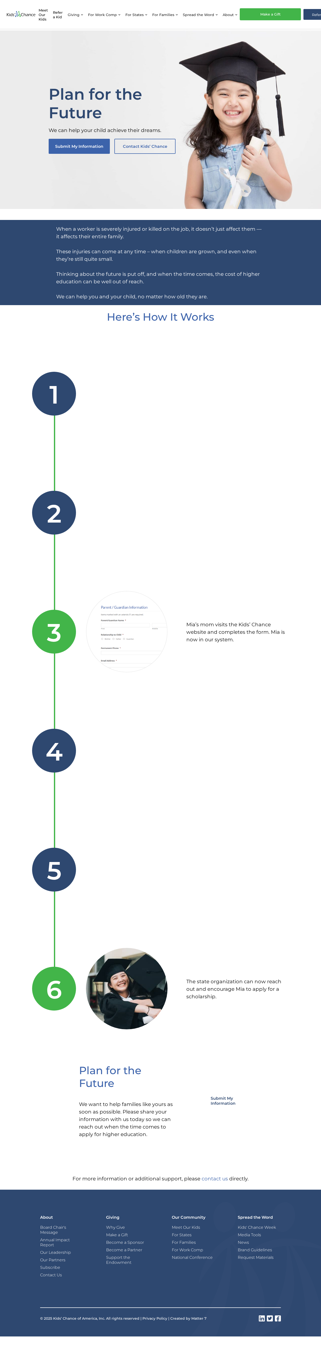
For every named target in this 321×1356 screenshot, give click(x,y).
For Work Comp (187, 1249)
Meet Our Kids (43, 15)
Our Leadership (55, 1252)
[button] (75, 14)
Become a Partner (124, 1249)
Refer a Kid (58, 14)
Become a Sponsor (125, 1242)
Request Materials (256, 1257)
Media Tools (249, 1234)
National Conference (192, 1257)
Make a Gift (270, 14)
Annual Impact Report (55, 1242)
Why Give (115, 1227)
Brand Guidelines (255, 1249)
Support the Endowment (118, 1260)
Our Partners (52, 1259)
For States (182, 1234)
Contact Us (51, 1274)
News (243, 1242)
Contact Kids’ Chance (145, 146)
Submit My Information (79, 146)
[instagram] (262, 1318)
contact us (215, 1178)
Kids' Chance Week (257, 1227)
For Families (184, 1242)
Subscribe (50, 1267)
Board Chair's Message (53, 1230)
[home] (21, 14)
